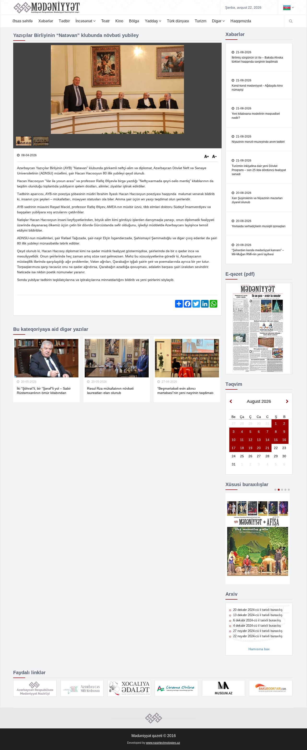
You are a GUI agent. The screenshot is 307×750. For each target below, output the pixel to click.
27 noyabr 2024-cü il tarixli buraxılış (257, 631)
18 (242, 448)
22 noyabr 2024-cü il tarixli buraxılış (257, 636)
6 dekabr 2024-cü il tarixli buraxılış (256, 620)
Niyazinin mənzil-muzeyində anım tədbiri (258, 141)
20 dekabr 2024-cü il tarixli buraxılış (257, 610)
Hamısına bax (259, 649)
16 (284, 440)
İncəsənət (84, 21)
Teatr (105, 21)
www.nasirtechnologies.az (163, 742)
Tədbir (64, 21)
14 (267, 440)
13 (259, 440)
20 (259, 448)
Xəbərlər (45, 21)
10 (234, 440)
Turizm (200, 21)
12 (250, 440)
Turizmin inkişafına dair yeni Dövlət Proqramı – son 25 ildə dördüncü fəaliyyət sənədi (259, 170)
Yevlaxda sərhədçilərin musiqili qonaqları (258, 226)
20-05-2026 (28, 381)
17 (234, 448)
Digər (217, 21)
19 (250, 448)
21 (267, 448)
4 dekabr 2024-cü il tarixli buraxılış (256, 625)
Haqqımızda (240, 21)
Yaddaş (152, 21)
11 (242, 440)
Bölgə (134, 21)
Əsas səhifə (22, 21)
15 (276, 440)
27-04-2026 (169, 381)
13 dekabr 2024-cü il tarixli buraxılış (257, 615)
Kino (119, 21)
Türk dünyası (178, 21)
